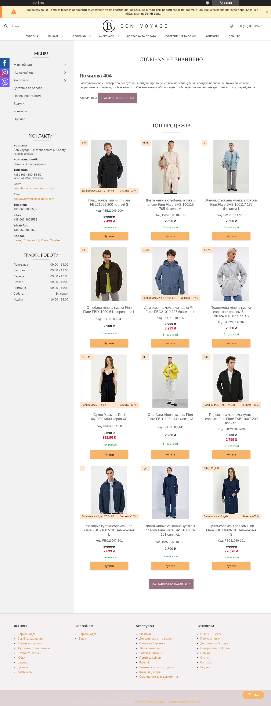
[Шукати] (6, 26)
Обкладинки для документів (158, 676)
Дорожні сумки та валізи (156, 638)
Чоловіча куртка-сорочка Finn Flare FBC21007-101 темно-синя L (109, 530)
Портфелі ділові (150, 657)
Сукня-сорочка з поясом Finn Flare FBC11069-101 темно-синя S (231, 530)
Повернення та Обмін (215, 648)
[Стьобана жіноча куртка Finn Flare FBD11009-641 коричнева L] (109, 274)
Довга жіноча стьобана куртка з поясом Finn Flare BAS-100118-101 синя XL (170, 530)
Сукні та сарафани (31, 638)
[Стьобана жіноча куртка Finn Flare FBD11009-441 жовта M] (170, 381)
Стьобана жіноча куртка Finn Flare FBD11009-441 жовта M (170, 417)
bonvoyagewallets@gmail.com (34, 198)
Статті (204, 657)
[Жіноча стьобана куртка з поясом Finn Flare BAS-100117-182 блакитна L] (231, 167)
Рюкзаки (145, 634)
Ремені (144, 662)
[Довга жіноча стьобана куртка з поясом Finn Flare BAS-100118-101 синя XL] (170, 492)
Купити (109, 236)
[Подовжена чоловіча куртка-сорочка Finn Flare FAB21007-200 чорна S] (231, 381)
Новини (205, 653)
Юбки (21, 657)
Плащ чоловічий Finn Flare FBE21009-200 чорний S (109, 202)
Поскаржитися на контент (150, 701)
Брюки (83, 638)
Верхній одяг (26, 634)
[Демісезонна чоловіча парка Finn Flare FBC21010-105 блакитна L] (170, 274)
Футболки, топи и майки (34, 648)
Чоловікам (78, 36)
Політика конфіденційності (184, 701)
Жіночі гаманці (149, 648)
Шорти (22, 662)
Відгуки (19, 103)
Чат (256, 695)
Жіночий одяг (23, 64)
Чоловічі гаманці (150, 653)
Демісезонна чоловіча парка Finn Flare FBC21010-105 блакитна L (170, 310)
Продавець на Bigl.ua (135, 698)
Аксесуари (106, 36)
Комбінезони (26, 672)
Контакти (212, 36)
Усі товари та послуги (169, 583)
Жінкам (53, 36)
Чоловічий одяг (25, 72)
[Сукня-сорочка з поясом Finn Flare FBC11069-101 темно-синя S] (231, 492)
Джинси (23, 667)
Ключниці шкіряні (151, 672)
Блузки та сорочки (30, 643)
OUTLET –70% (210, 634)
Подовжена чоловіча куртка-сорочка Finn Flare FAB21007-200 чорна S (231, 419)
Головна (32, 36)
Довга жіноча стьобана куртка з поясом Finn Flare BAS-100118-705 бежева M (170, 205)
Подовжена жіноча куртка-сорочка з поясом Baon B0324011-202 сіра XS (231, 312)
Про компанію (210, 638)
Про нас (234, 36)
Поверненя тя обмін (28, 96)
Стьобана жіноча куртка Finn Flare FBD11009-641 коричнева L (109, 310)
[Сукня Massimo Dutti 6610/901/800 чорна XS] (109, 381)
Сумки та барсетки (119, 97)
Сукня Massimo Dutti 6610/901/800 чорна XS (109, 417)
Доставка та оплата (28, 88)
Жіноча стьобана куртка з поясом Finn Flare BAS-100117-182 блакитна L (231, 205)
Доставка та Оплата (141, 36)
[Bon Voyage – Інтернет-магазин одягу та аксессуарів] (109, 26)
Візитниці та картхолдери (156, 667)
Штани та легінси (29, 653)
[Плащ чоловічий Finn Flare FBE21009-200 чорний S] (109, 167)
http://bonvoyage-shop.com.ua (34, 188)
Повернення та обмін (181, 36)
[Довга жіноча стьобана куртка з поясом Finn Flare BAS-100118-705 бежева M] (170, 167)
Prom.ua (156, 694)
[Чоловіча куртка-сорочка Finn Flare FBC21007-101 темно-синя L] (109, 492)
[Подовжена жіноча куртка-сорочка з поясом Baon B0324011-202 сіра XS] (231, 274)
